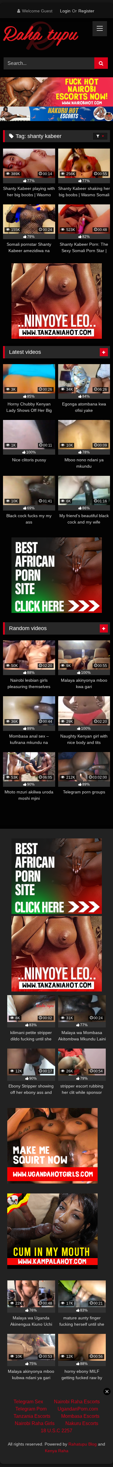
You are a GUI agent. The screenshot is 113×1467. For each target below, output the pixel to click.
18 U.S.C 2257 (56, 1430)
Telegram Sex (28, 1401)
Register (86, 10)
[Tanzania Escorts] (56, 337)
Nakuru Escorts (81, 1423)
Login (65, 10)
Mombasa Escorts (80, 1416)
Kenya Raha (56, 1450)
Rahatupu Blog (82, 1444)
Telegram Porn (31, 1408)
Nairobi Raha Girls (35, 1423)
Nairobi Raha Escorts (77, 1401)
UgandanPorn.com (78, 1408)
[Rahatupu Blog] (46, 37)
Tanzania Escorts (32, 1416)
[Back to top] (94, 1449)
